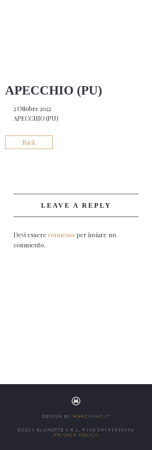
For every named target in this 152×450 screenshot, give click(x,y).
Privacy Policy (76, 434)
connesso (61, 234)
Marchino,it (91, 416)
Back (28, 142)
